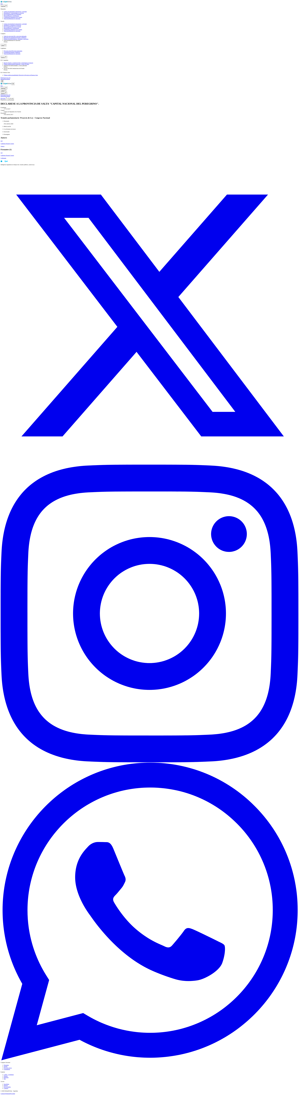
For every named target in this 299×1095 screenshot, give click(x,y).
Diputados (6, 1065)
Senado (5, 1066)
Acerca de (7, 77)
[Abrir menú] (2, 81)
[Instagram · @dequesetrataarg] (149, 762)
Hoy (2, 3)
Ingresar (3, 79)
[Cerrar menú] (13, 84)
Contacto (6, 1088)
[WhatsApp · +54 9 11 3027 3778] (149, 1060)
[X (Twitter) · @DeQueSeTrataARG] (149, 464)
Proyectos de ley (8, 1068)
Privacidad (12, 1093)
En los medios (7, 1087)
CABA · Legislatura (9, 1074)
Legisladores (7, 1069)
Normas (3, 57)
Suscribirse (7, 79)
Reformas (3, 77)
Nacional (3, 6)
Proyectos (3, 98)
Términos (7, 1093)
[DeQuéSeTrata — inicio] (6, 2)
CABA (2, 45)
